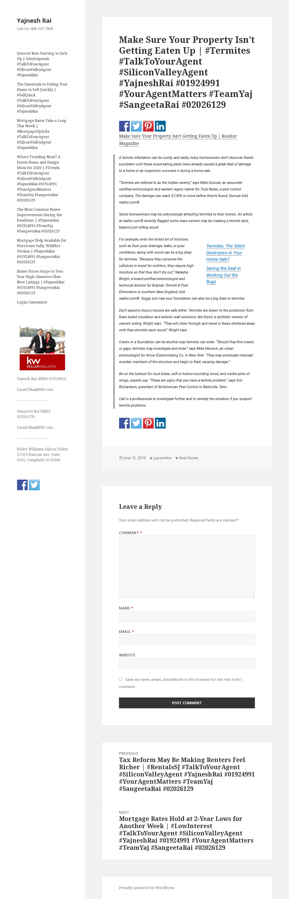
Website (127, 655)
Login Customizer (32, 302)
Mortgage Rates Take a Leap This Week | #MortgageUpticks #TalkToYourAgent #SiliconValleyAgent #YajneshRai (41, 134)
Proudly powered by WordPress (146, 887)
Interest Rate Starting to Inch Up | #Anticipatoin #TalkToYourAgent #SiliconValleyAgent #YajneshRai (42, 64)
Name (126, 608)
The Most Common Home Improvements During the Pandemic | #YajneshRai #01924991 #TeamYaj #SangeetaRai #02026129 (39, 220)
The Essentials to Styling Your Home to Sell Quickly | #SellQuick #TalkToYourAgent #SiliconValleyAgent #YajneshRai (42, 98)
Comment (130, 532)
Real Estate (188, 457)
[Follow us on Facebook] (22, 485)
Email (126, 631)
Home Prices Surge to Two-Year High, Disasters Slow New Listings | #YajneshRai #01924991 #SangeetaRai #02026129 (40, 282)
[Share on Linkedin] (160, 126)
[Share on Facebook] (124, 126)
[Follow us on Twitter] (34, 485)
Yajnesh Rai (34, 20)
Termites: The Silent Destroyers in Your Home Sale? (225, 252)
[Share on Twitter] (136, 126)
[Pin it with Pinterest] (148, 126)
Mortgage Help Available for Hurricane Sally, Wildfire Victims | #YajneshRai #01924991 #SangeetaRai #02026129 (41, 251)
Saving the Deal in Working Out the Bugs (223, 275)
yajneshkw (162, 457)
